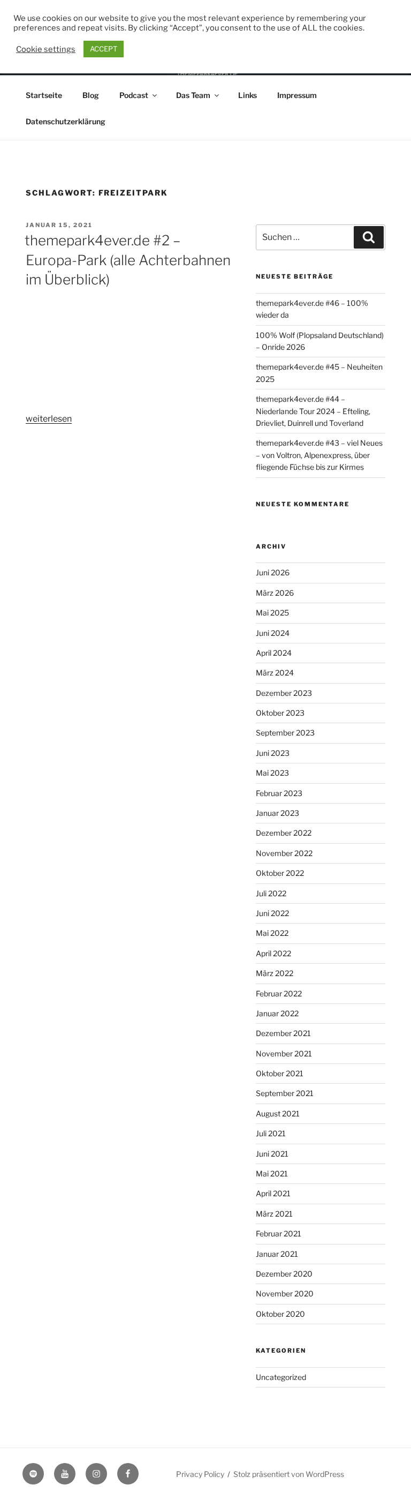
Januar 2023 (277, 813)
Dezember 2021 (283, 1033)
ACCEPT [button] (103, 48)
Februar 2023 (279, 793)
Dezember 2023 (284, 693)
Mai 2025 (272, 612)
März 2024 (275, 672)
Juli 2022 (271, 893)
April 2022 (273, 953)
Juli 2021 (271, 1133)
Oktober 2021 (279, 1073)
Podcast (133, 95)
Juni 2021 (272, 1153)
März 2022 (274, 973)
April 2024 (274, 652)
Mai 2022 (272, 933)
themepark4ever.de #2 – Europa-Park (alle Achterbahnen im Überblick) (128, 260)
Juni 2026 (273, 572)
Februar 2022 (279, 993)
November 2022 (284, 853)
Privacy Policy (200, 1474)
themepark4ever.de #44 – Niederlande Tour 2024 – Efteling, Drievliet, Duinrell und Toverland (313, 411)
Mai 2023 (272, 772)
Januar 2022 (277, 1013)
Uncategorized (281, 1377)
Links (247, 95)
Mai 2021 (272, 1173)
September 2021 (285, 1093)
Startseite (44, 95)
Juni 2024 (273, 633)
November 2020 (285, 1293)
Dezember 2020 (284, 1273)
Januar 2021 (277, 1253)
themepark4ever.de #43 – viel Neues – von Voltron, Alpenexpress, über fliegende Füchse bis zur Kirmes (319, 454)
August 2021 (278, 1113)
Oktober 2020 (280, 1313)
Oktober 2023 (280, 712)
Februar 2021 (278, 1233)
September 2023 (285, 732)
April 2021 (273, 1193)
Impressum (297, 95)
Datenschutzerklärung (65, 121)
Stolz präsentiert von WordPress (288, 1474)
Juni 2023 (273, 753)
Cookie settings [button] (45, 49)
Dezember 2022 (283, 832)
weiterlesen (49, 419)
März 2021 (274, 1213)
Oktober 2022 (280, 873)
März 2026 (275, 592)
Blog (90, 95)
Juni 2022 (272, 913)
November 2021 (284, 1053)
